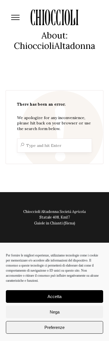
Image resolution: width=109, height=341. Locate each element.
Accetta (54, 296)
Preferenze (54, 327)
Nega (55, 312)
